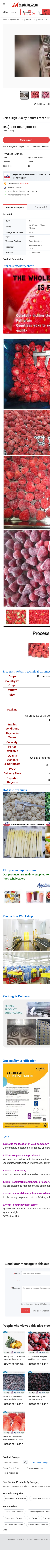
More (5, 1529)
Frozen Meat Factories (14, 1518)
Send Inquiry (26, 140)
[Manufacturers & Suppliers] (25, 4)
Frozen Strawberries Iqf (38, 1524)
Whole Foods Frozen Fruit (15, 1498)
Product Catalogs (40, 1462)
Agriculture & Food (16, 20)
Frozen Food (30, 20)
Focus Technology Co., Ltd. (34, 1539)
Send (25, 1310)
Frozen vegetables (10, 1473)
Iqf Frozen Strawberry (14, 1524)
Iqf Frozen (33, 1518)
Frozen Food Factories (14, 1511)
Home (5, 20)
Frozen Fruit (42, 20)
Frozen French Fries (11, 1468)
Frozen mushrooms (35, 1468)
